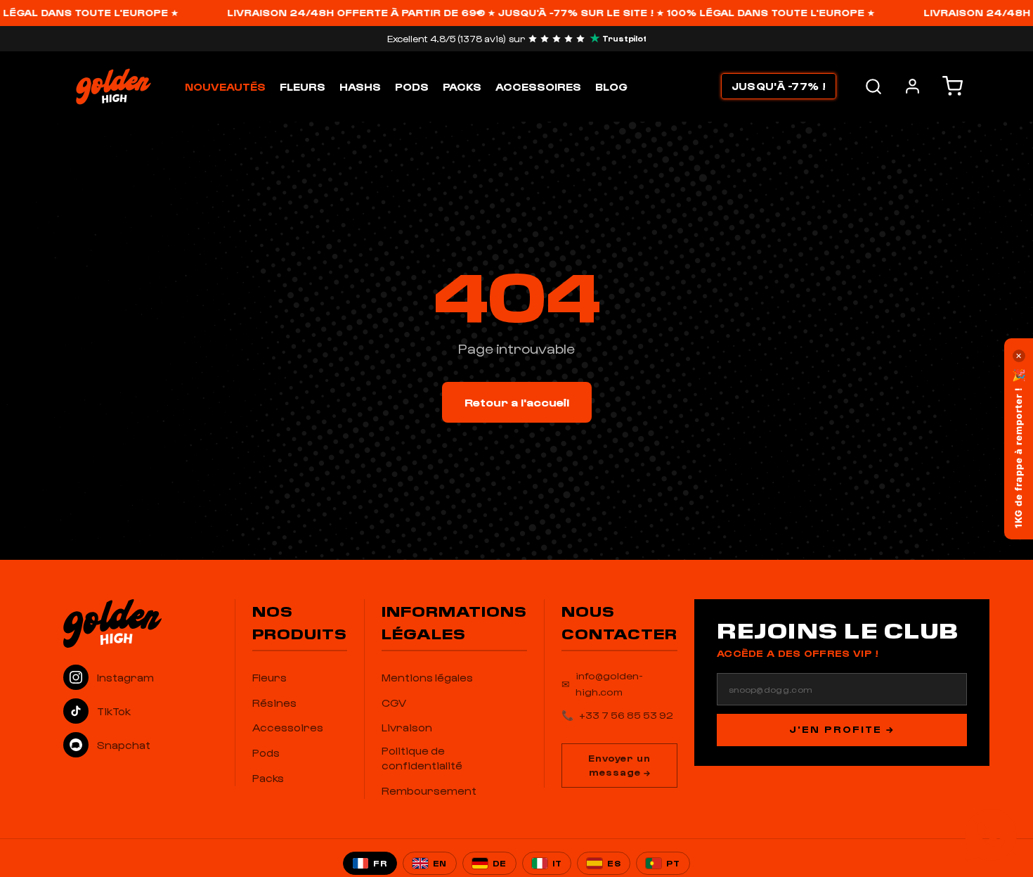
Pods (412, 86)
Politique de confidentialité (422, 758)
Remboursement (429, 790)
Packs (462, 86)
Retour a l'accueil (516, 402)
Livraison (407, 727)
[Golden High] (140, 623)
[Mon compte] (912, 86)
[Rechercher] (873, 86)
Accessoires (538, 86)
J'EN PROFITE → (842, 729)
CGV (394, 702)
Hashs (360, 86)
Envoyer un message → (619, 765)
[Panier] (952, 86)
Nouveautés (225, 86)
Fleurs (302, 86)
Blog (611, 86)
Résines (274, 702)
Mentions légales (427, 677)
